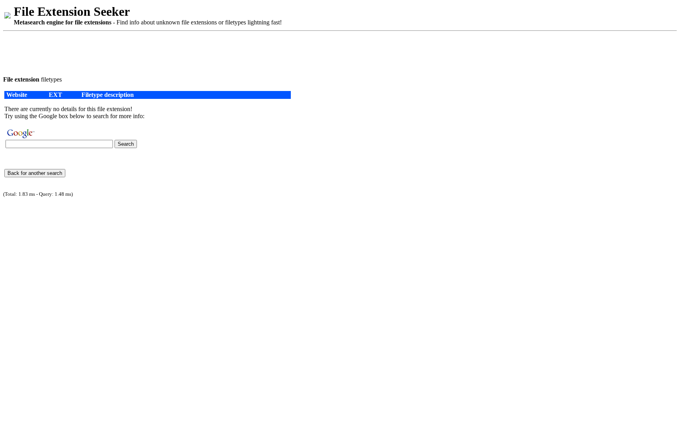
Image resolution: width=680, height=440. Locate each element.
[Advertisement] (146, 52)
